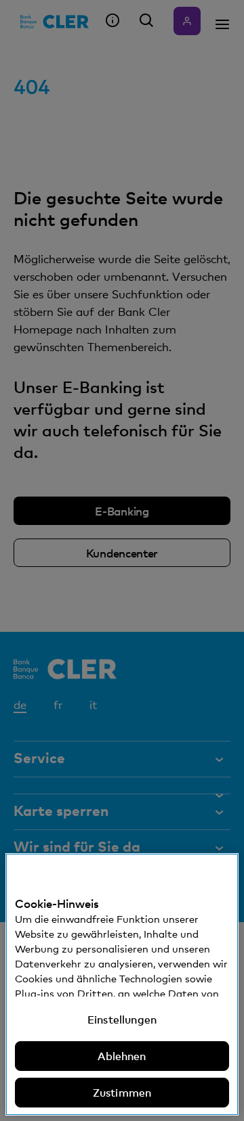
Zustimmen (122, 1092)
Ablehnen (122, 1056)
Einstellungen (122, 1019)
